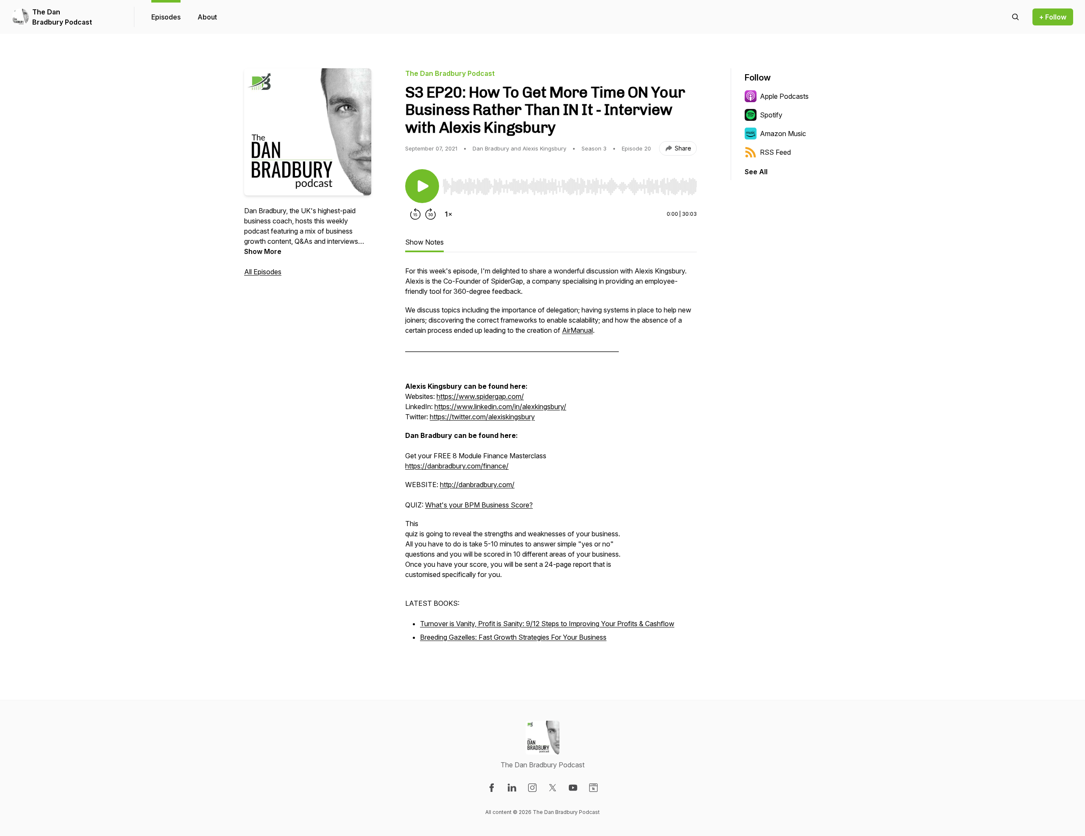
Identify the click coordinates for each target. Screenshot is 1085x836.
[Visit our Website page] (593, 787)
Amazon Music (783, 133)
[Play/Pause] (422, 186)
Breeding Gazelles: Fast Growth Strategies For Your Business (513, 637)
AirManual (577, 330)
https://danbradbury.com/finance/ (457, 466)
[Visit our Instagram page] (532, 787)
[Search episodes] (1015, 17)
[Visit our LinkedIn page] (512, 787)
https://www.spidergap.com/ (480, 396)
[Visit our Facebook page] (491, 787)
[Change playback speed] (448, 214)
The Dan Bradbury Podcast (62, 17)
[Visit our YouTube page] (573, 787)
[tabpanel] (551, 459)
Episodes (166, 17)
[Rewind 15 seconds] (415, 214)
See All (756, 171)
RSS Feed (775, 152)
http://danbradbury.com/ (477, 484)
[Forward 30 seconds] (431, 214)
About (207, 17)
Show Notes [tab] (424, 242)
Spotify (771, 115)
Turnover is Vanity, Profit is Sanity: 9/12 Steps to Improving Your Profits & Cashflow (547, 623)
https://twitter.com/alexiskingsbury (482, 416)
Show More (262, 251)
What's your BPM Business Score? (479, 505)
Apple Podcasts (784, 96)
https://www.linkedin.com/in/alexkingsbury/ (500, 406)
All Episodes (262, 272)
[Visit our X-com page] (552, 787)
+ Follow (1052, 17)
